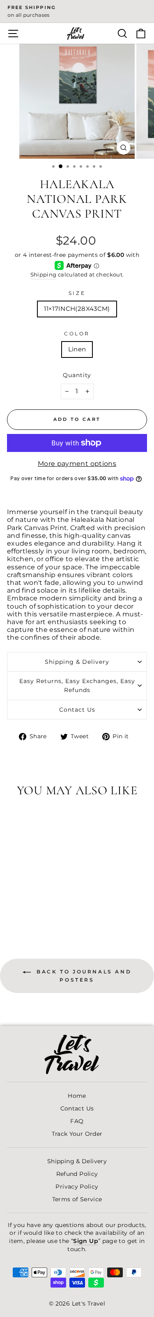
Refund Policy (77, 1174)
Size (77, 293)
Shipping (43, 275)
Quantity (77, 375)
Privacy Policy (76, 1186)
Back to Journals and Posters (83, 976)
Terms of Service (77, 1199)
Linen (77, 349)
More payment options (77, 463)
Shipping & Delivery (77, 661)
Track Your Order (77, 1133)
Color (77, 334)
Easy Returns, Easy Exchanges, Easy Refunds (77, 685)
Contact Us (77, 709)
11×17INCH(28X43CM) (77, 308)
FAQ (76, 1121)
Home (77, 1095)
